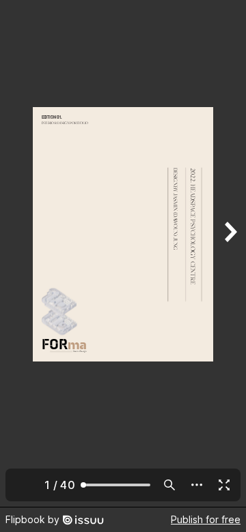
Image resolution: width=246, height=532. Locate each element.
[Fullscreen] (224, 485)
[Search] (169, 485)
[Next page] (229, 253)
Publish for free (206, 519)
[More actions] (196, 485)
